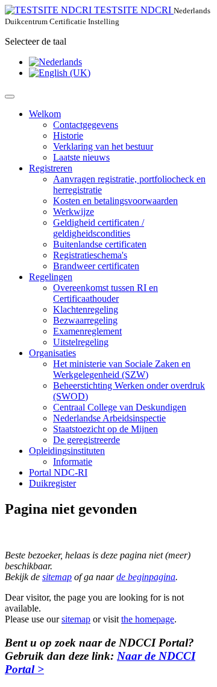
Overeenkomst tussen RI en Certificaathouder (105, 293)
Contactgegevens (85, 125)
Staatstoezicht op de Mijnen (105, 429)
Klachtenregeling (85, 309)
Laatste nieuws (81, 157)
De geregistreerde (86, 440)
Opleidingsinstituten (67, 451)
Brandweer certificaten (96, 266)
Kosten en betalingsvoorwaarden (115, 201)
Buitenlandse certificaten (99, 244)
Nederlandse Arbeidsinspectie (109, 418)
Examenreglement (87, 331)
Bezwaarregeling (85, 320)
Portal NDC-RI (58, 472)
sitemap (57, 577)
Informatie (72, 461)
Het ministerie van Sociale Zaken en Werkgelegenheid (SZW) (121, 369)
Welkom (45, 114)
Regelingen (50, 277)
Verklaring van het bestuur (103, 146)
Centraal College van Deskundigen (119, 407)
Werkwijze (73, 211)
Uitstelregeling (80, 342)
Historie (68, 135)
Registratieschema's (90, 255)
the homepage (147, 619)
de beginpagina (145, 577)
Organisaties (52, 353)
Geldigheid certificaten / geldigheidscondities (98, 227)
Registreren (50, 168)
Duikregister (52, 483)
